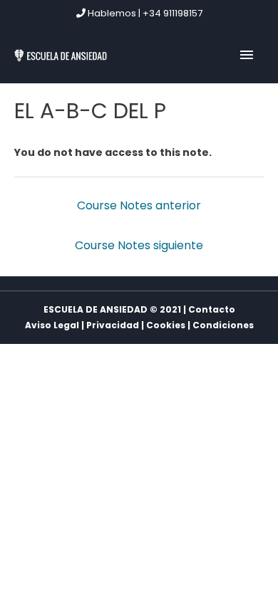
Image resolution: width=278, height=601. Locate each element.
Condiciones (223, 325)
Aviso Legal (52, 325)
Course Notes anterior (139, 205)
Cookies (165, 325)
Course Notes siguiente (139, 245)
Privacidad (112, 325)
